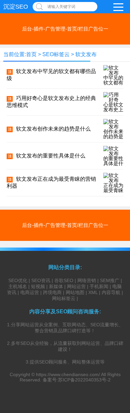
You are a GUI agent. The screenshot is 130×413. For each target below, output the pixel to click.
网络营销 (86, 280)
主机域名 (17, 286)
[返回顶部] (116, 365)
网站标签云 (63, 298)
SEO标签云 (56, 54)
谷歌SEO (63, 280)
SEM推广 (109, 280)
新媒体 (56, 286)
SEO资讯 (40, 280)
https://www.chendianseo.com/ (68, 374)
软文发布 (86, 54)
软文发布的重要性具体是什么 (50, 155)
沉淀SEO (15, 6)
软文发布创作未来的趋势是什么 (53, 129)
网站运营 (76, 286)
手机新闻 (99, 286)
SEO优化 (17, 280)
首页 (31, 54)
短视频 (38, 286)
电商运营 (29, 292)
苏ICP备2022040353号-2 (84, 379)
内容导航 (111, 292)
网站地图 (75, 292)
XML (93, 292)
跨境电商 (52, 292)
